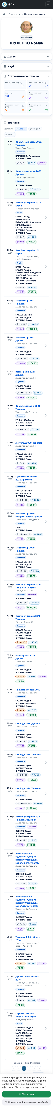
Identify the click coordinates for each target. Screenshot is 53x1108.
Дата (21, 129)
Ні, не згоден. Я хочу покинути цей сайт (28, 1102)
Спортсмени (14, 14)
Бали (10, 134)
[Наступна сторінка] (34, 1068)
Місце (35, 129)
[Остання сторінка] (39, 1068)
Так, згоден (28, 1094)
